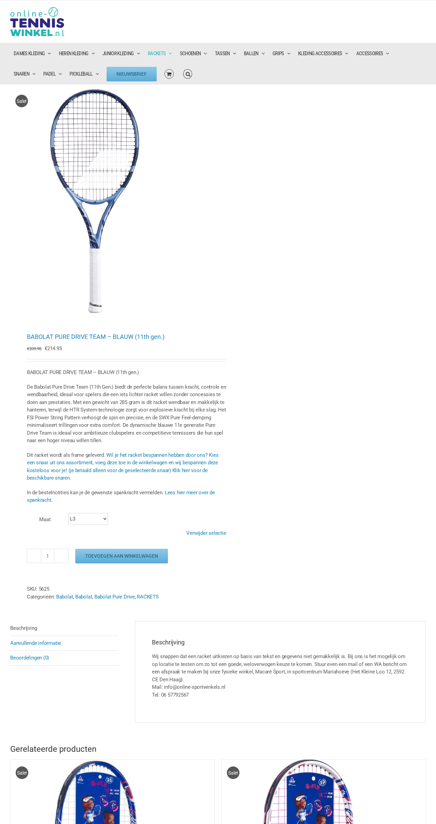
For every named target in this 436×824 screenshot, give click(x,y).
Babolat (64, 597)
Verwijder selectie (206, 533)
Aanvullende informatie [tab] (35, 643)
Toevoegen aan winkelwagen (121, 556)
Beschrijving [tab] (23, 628)
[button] (187, 74)
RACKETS (147, 597)
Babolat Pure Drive (114, 597)
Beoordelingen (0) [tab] (29, 658)
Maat (45, 519)
